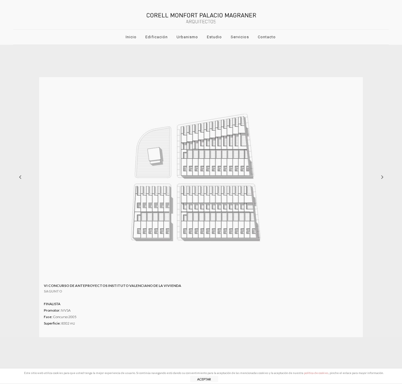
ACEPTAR (204, 379)
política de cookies (316, 373)
